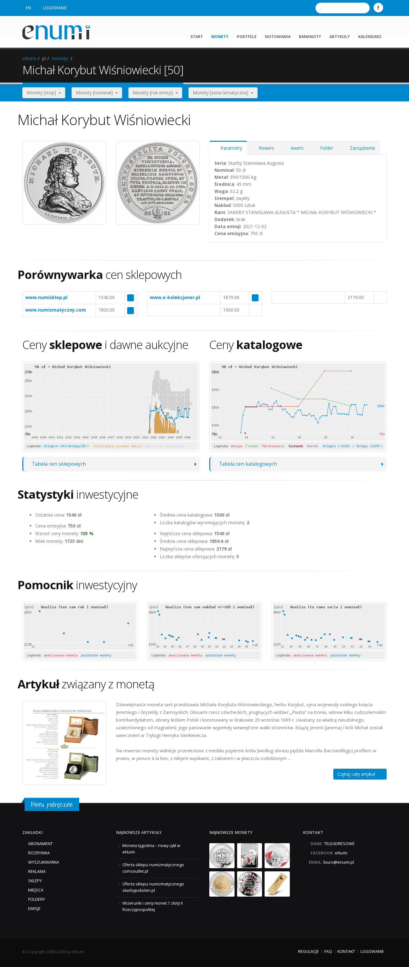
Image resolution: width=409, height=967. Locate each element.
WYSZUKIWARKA (43, 862)
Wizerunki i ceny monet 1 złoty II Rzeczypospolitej (152, 906)
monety (219, 36)
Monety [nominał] (95, 93)
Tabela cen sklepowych (59, 464)
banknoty (310, 36)
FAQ (328, 951)
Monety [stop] (42, 93)
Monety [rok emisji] (154, 93)
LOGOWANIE (55, 8)
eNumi (29, 58)
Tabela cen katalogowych (248, 464)
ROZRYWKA (39, 853)
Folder (325, 148)
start (196, 36)
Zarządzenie (361, 148)
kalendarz (370, 36)
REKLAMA (37, 871)
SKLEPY (35, 881)
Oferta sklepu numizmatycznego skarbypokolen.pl (153, 887)
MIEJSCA (35, 890)
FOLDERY (36, 899)
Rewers (265, 148)
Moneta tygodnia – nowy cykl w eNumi (151, 849)
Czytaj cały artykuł (358, 774)
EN (28, 8)
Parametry (230, 148)
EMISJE (34, 908)
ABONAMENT (40, 843)
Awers (296, 148)
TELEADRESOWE (339, 843)
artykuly (339, 36)
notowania (277, 36)
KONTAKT (346, 951)
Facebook (378, 7)
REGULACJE (308, 951)
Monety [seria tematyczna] (222, 93)
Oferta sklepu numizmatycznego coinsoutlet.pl (153, 868)
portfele (247, 36)
